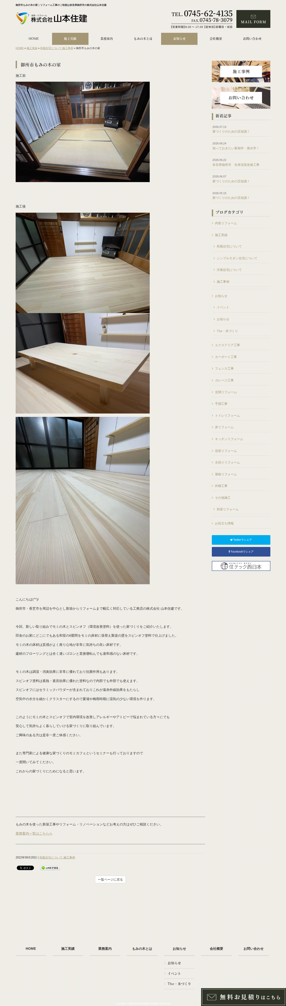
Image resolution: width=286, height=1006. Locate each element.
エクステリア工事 (227, 345)
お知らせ (221, 296)
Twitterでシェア (242, 539)
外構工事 (221, 486)
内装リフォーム (226, 223)
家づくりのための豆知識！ (231, 129)
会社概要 (216, 948)
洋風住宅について (229, 270)
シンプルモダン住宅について (237, 258)
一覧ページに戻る (110, 879)
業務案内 (105, 948)
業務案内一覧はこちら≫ (34, 833)
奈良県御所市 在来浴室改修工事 (235, 162)
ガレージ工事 (224, 380)
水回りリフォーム (227, 462)
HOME (20, 48)
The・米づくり (227, 331)
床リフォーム (224, 427)
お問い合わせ (254, 948)
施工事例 (67, 48)
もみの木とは (142, 948)
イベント (223, 307)
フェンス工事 (224, 368)
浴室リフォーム (226, 451)
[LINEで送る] (50, 867)
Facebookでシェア (242, 551)
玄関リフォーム (226, 392)
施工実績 (32, 48)
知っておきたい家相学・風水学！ (235, 146)
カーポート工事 (226, 357)
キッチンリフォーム (229, 439)
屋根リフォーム (226, 474)
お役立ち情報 (224, 523)
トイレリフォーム (227, 415)
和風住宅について (51, 48)
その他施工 (223, 497)
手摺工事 (221, 403)
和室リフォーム (228, 509)
